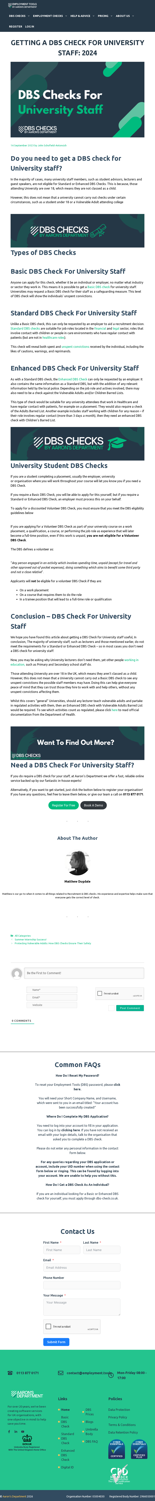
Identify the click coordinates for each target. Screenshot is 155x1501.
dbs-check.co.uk (107, 1198)
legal (116, 328)
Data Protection (119, 1409)
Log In (29, 26)
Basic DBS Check (65, 1422)
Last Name (90, 1242)
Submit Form (56, 1342)
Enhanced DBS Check (72, 379)
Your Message (53, 1295)
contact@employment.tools (89, 1373)
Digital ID (67, 1467)
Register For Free (63, 805)
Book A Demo (93, 805)
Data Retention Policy (123, 1432)
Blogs (89, 1421)
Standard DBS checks (25, 328)
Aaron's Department (14, 1496)
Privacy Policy (117, 1417)
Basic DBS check (99, 287)
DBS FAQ (92, 1441)
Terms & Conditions (122, 1425)
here (115, 710)
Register (15, 26)
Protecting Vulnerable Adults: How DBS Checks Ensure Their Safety (53, 943)
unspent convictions (75, 346)
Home (65, 1409)
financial (100, 328)
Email (47, 1260)
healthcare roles (53, 337)
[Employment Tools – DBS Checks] (22, 5)
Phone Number (53, 1277)
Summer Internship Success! (30, 939)
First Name (51, 1242)
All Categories (23, 935)
